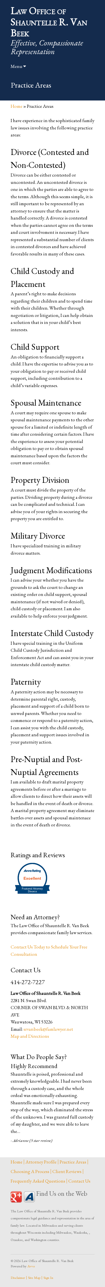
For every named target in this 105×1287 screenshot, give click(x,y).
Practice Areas (73, 1162)
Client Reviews (66, 1171)
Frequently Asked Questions (38, 1181)
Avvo (29, 1197)
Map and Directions (30, 1036)
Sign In (48, 1277)
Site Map (34, 1277)
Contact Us (79, 1181)
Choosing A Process (30, 1171)
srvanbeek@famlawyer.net (48, 1029)
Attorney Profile (41, 1162)
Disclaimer (18, 1277)
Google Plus (16, 1197)
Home (16, 106)
